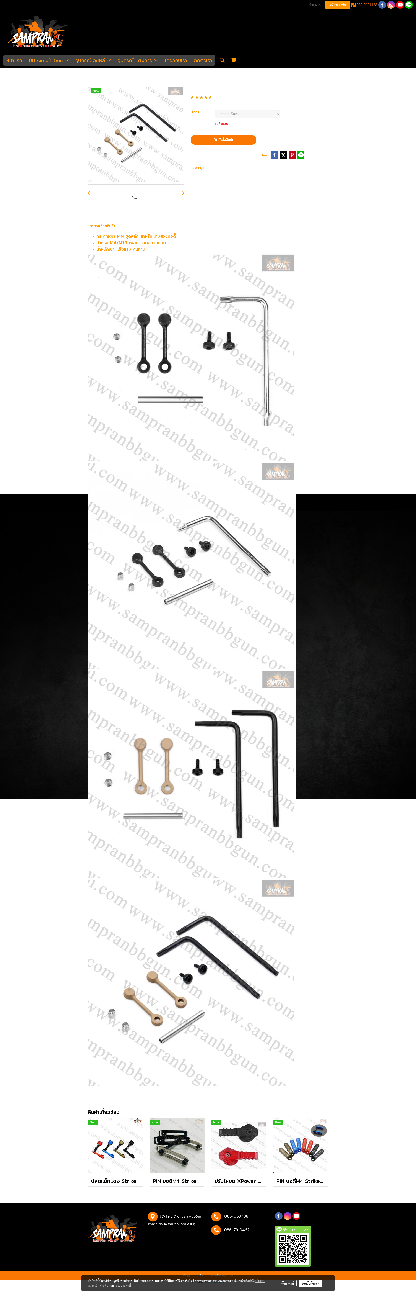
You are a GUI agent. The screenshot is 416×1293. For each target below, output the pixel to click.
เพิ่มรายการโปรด (209, 154)
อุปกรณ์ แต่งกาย (136, 60)
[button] (222, 60)
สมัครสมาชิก (338, 5)
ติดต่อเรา (203, 60)
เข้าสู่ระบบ (315, 5)
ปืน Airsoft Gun (47, 60)
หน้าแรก (14, 60)
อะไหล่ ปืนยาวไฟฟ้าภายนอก (256, 167)
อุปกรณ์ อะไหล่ (91, 60)
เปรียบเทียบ (245, 154)
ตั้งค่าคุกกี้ (287, 1283)
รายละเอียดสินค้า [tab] (102, 226)
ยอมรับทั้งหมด (310, 1283)
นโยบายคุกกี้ (123, 1285)
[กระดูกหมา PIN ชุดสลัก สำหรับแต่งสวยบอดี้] (136, 135)
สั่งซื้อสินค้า (225, 139)
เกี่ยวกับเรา (176, 60)
